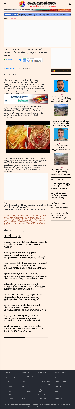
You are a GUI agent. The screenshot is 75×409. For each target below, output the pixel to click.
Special (24, 399)
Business (14, 18)
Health (24, 381)
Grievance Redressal (13, 378)
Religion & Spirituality (42, 391)
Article (57, 395)
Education (9, 387)
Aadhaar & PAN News (44, 386)
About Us (25, 373)
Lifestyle (9, 392)
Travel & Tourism (45, 395)
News (40, 378)
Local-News (26, 392)
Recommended (57, 179)
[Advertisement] (37, 33)
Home (6, 18)
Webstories (59, 399)
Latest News (43, 399)
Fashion (25, 395)
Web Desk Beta (11, 69)
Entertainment (60, 381)
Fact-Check (10, 395)
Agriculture (10, 399)
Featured (55, 76)
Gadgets (58, 387)
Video (57, 392)
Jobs (7, 381)
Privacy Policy (60, 373)
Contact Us (42, 373)
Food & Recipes (44, 381)
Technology (26, 387)
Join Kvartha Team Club (29, 377)
